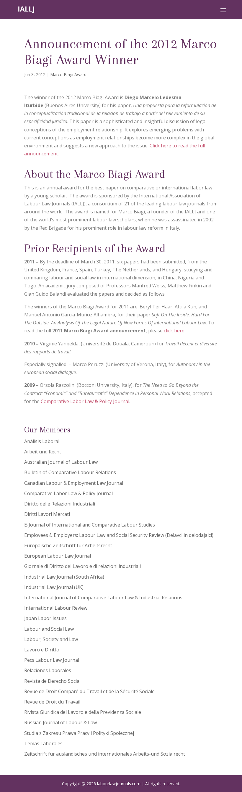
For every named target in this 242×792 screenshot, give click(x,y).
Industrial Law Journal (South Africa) (64, 577)
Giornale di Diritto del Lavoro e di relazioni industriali (82, 566)
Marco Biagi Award (68, 74)
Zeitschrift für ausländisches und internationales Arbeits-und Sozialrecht (104, 754)
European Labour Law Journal (57, 556)
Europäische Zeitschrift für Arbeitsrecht (68, 545)
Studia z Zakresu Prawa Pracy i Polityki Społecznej (79, 733)
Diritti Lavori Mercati (47, 514)
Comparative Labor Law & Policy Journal (85, 401)
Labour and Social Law (49, 629)
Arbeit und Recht (42, 451)
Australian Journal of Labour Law (61, 462)
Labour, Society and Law (51, 639)
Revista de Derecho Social (52, 681)
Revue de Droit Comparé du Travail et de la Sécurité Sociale (89, 691)
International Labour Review (55, 608)
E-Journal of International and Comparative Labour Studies (89, 524)
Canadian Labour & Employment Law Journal (73, 483)
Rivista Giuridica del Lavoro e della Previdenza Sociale (82, 712)
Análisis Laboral (41, 441)
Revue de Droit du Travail (52, 701)
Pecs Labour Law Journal (51, 660)
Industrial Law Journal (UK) (54, 587)
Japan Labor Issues (45, 618)
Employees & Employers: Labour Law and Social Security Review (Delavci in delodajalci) (118, 535)
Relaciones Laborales (47, 670)
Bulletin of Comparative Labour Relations (70, 472)
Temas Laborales (43, 743)
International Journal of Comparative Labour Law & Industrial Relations (103, 597)
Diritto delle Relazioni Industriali (59, 503)
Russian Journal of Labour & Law (60, 722)
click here (174, 330)
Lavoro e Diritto (41, 649)
